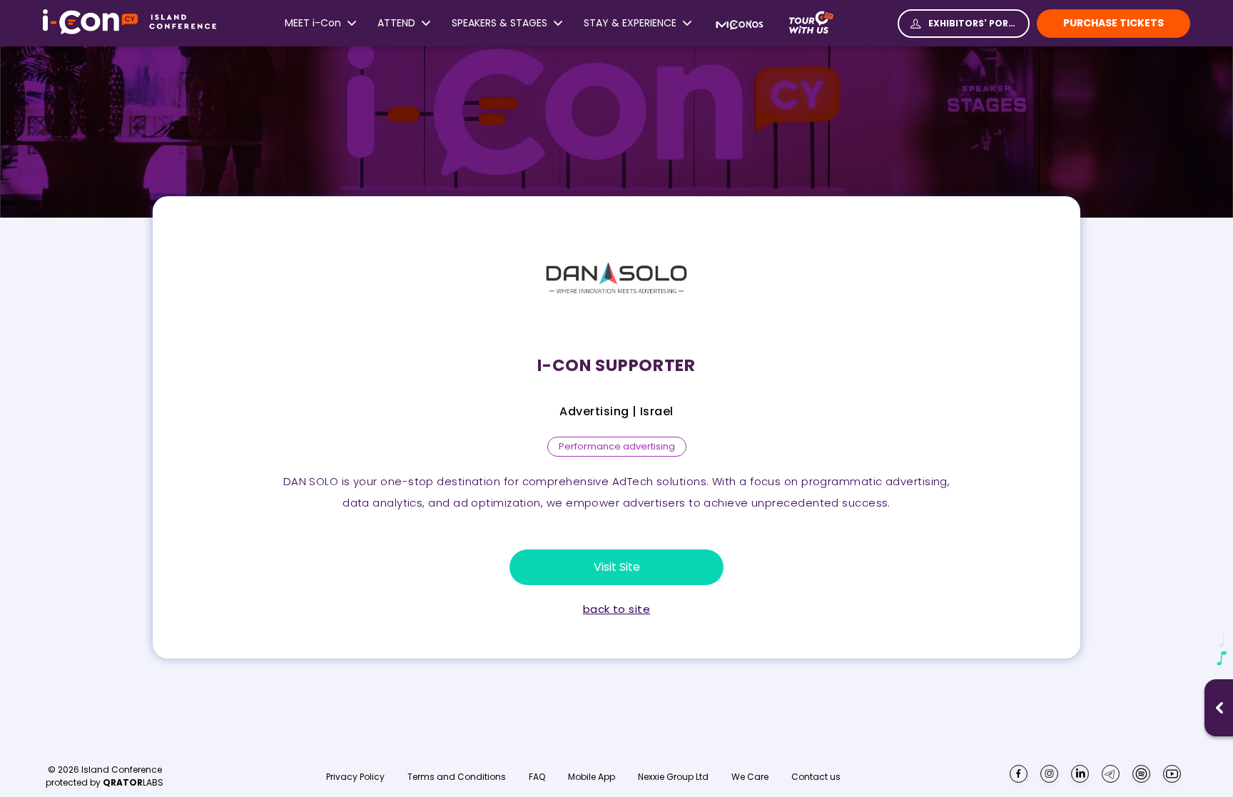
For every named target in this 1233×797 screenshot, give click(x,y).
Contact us (816, 777)
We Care (749, 777)
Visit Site (617, 567)
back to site (616, 609)
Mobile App (591, 777)
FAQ (537, 777)
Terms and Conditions (456, 777)
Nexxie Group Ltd (673, 777)
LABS (133, 782)
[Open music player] (1219, 707)
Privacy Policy (355, 777)
